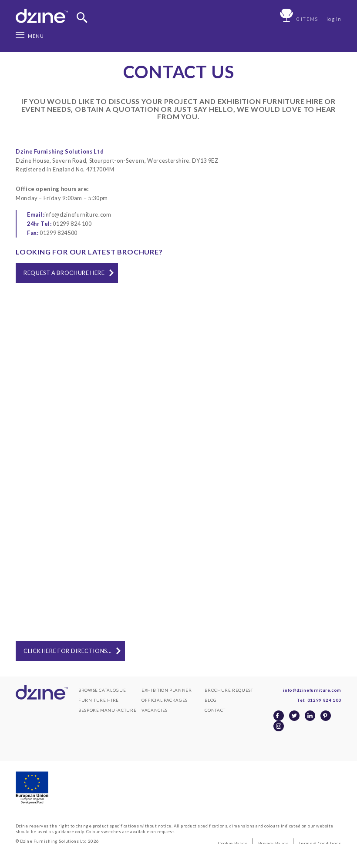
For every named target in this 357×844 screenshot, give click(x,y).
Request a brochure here (64, 272)
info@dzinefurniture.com (69, 214)
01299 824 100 (59, 223)
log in (334, 19)
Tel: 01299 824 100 (319, 700)
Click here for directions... (68, 650)
